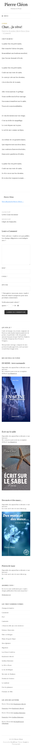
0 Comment (7, 33)
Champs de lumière (8, 608)
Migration (5, 648)
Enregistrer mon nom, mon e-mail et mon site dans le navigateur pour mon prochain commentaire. (15, 295)
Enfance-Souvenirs (8, 630)
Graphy (25, 742)
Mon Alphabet (6, 643)
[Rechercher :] (28, 16)
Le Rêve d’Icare (7, 665)
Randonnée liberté (8, 656)
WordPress (13, 742)
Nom (4, 268)
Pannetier (5, 708)
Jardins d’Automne (7, 661)
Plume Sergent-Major (9, 639)
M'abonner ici (6, 595)
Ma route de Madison (8, 674)
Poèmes (4, 23)
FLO (3, 617)
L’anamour (5, 612)
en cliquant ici (12, 373)
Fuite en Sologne (7, 634)
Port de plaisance (7, 687)
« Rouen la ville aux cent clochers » (13, 626)
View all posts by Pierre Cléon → (13, 201)
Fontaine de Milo (7, 691)
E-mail (4, 276)
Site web (5, 285)
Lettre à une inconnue (10, 215)
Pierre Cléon (16, 4)
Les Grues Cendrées (8, 652)
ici (25, 508)
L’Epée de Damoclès (9, 222)
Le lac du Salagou (7, 670)
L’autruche (5, 621)
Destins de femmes (8, 678)
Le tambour (5, 683)
